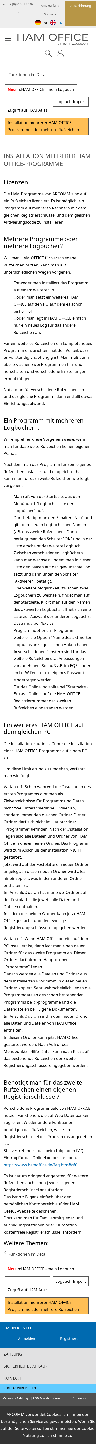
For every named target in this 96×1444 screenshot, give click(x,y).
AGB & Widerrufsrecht (48, 1398)
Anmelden (26, 1338)
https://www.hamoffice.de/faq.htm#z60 (40, 1164)
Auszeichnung (80, 5)
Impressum (80, 1398)
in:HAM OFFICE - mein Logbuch (41, 89)
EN (60, 23)
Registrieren (70, 1338)
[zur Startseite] (56, 40)
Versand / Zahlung (15, 1398)
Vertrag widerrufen (20, 1388)
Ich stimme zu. (59, 1435)
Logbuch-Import (70, 101)
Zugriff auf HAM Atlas (28, 110)
